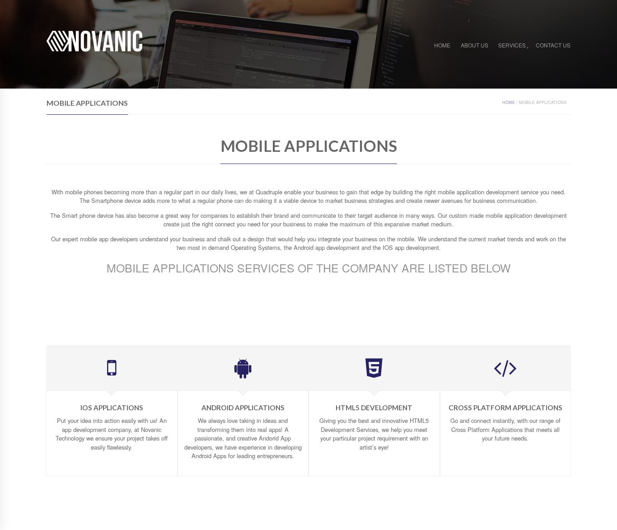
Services (512, 45)
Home (442, 45)
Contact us (553, 45)
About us (474, 45)
